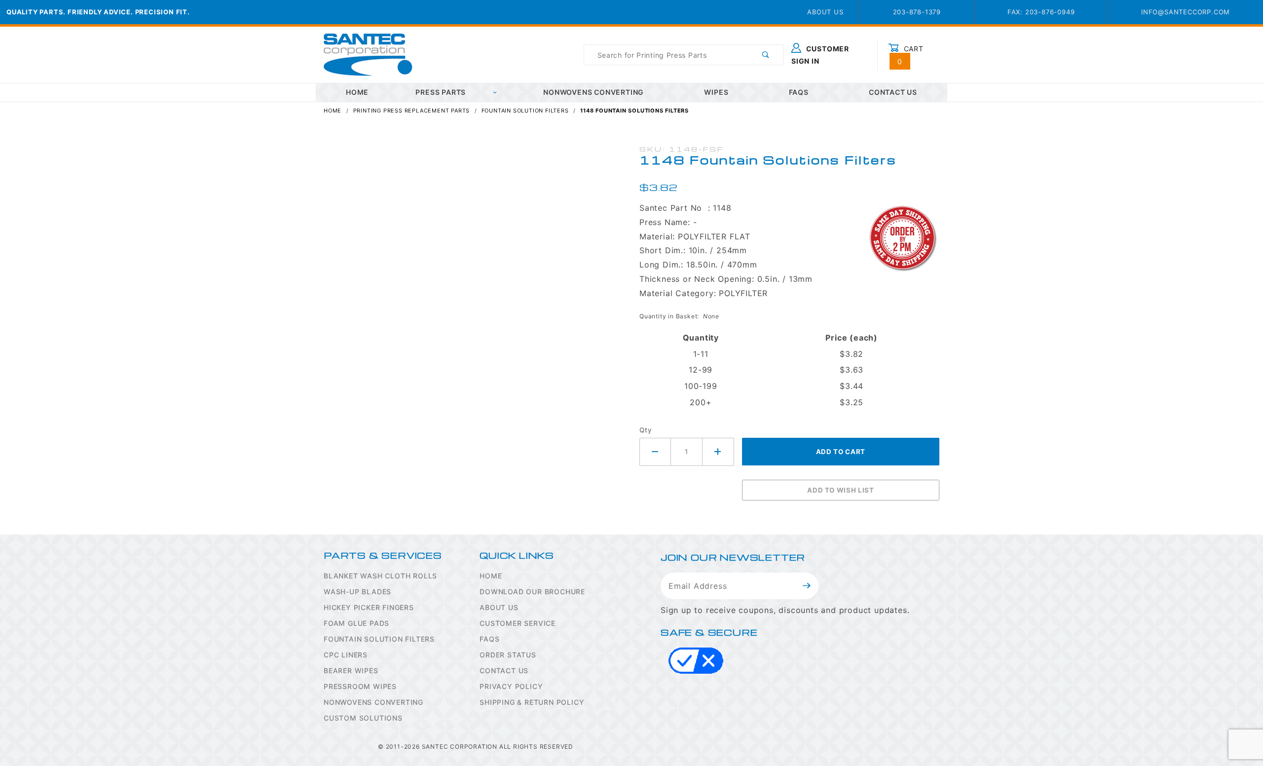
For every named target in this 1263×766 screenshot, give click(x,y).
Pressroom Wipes (360, 686)
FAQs (799, 92)
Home (491, 576)
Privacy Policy (511, 686)
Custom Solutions (363, 718)
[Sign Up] (806, 586)
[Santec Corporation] (368, 54)
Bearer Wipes (351, 670)
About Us (825, 12)
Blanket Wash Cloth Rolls (380, 576)
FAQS (489, 639)
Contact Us (893, 92)
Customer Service (518, 623)
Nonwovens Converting (593, 92)
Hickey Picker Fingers (369, 607)
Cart (910, 54)
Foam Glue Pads (356, 623)
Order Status (508, 655)
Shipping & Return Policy (532, 702)
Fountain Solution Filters (379, 639)
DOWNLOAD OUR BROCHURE (532, 591)
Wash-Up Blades (357, 591)
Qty (645, 430)
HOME (357, 92)
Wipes (716, 92)
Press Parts (440, 92)
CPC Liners (346, 655)
